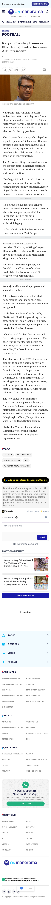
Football (11, 34)
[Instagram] (9, 891)
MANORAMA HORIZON (12, 684)
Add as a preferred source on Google (27, 480)
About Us (6, 722)
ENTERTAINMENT (24, 22)
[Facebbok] (4, 891)
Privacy (6, 733)
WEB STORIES (32, 844)
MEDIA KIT (30, 727)
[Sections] (4, 11)
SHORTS (29, 850)
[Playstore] (11, 871)
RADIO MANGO (8, 701)
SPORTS (29, 832)
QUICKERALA (7, 707)
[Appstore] (30, 871)
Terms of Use (8, 739)
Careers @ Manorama (37, 733)
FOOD (4, 838)
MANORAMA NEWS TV (35, 690)
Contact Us (32, 722)
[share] (10, 69)
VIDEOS (5, 844)
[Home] (2, 22)
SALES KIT (30, 754)
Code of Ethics (33, 771)
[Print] (16, 69)
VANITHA (30, 684)
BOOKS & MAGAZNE (35, 701)
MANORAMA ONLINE (11, 678)
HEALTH (5, 832)
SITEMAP (6, 765)
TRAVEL (29, 838)
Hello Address (33, 678)
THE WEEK (6, 690)
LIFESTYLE (30, 827)
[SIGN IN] (47, 11)
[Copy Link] (23, 69)
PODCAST (6, 850)
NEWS (35, 22)
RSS (28, 739)
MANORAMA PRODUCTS (12, 727)
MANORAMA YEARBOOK (12, 695)
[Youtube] (14, 891)
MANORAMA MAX (34, 695)
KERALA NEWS (11, 22)
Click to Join (25, 804)
